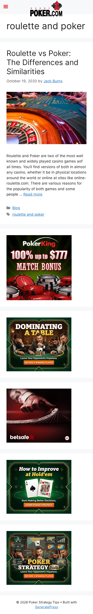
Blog (16, 208)
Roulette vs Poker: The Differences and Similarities (42, 62)
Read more (32, 194)
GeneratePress (46, 607)
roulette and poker (28, 214)
